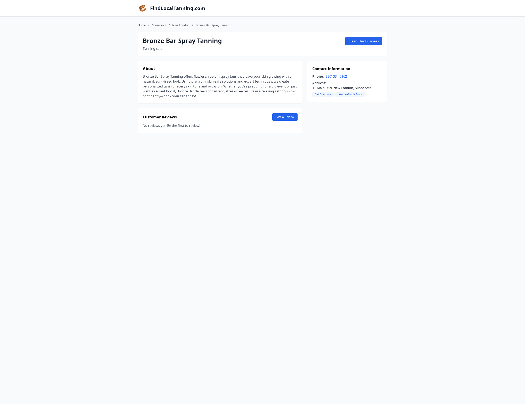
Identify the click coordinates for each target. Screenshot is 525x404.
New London (180, 25)
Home (142, 25)
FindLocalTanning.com (177, 8)
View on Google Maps (350, 94)
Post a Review (285, 117)
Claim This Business (364, 41)
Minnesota (159, 25)
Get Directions (323, 94)
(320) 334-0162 (336, 76)
